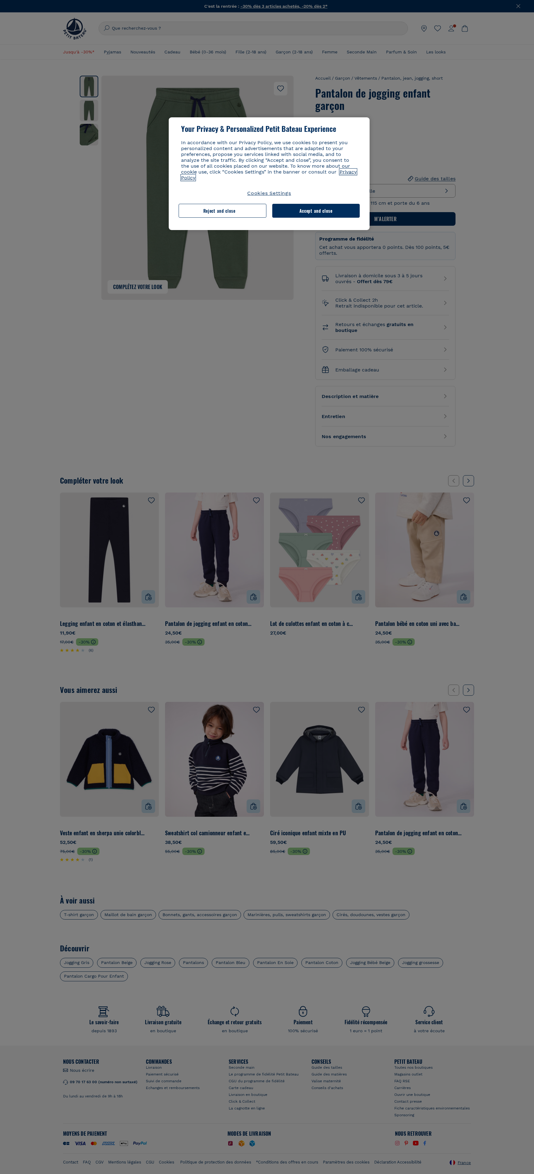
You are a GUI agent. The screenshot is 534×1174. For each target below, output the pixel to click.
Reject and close (219, 211)
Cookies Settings (269, 193)
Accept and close (316, 211)
